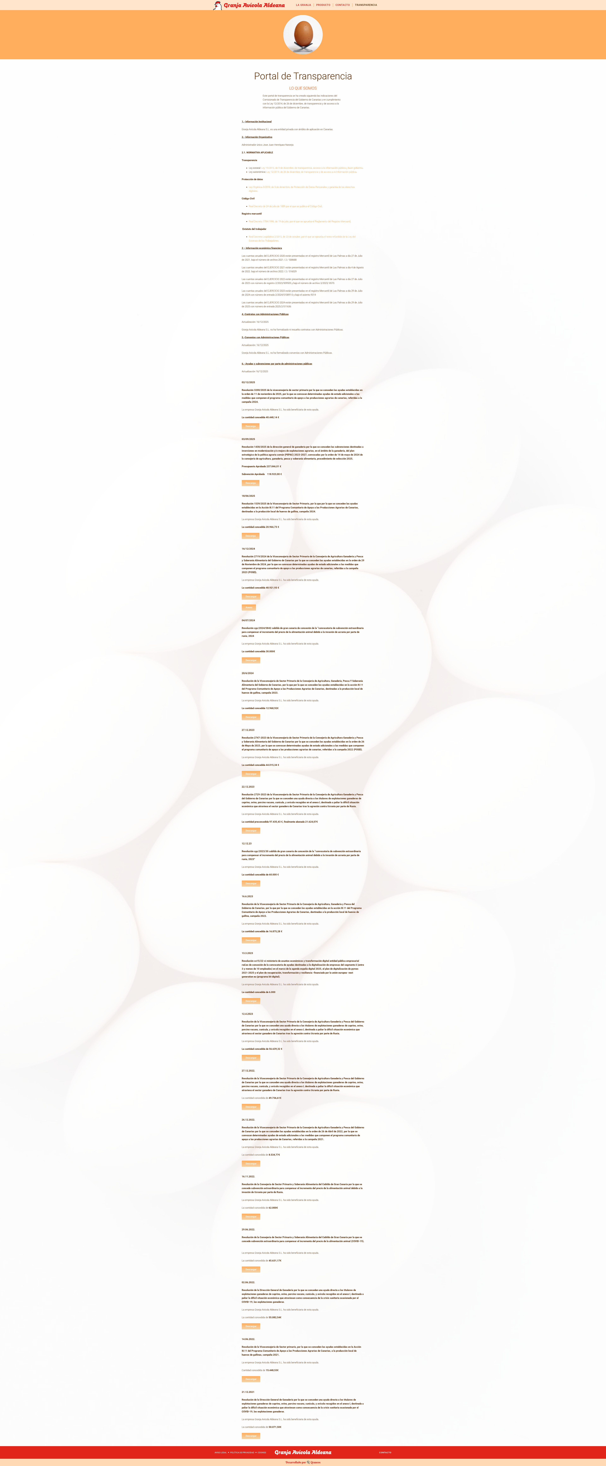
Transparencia (366, 4)
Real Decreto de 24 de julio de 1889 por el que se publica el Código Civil (285, 206)
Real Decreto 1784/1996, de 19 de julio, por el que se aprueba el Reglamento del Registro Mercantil (300, 221)
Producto (323, 4)
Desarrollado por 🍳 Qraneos (303, 1462)
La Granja (303, 4)
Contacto (343, 4)
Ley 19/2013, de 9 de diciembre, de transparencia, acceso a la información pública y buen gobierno (311, 168)
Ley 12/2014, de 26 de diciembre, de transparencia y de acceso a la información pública (311, 172)
